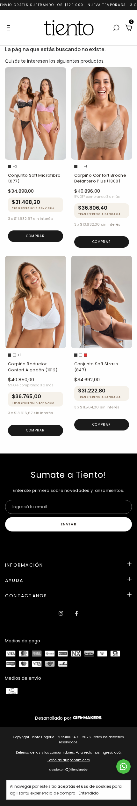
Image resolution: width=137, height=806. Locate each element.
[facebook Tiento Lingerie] (76, 613)
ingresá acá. (111, 752)
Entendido (88, 792)
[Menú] (10, 28)
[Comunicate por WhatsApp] (123, 766)
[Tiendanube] (69, 770)
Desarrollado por (54, 718)
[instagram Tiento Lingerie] (60, 613)
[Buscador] (116, 28)
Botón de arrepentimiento (68, 760)
